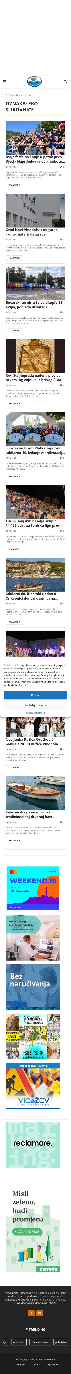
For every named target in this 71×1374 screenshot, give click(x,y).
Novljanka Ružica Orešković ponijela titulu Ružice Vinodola (32, 741)
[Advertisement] (35, 37)
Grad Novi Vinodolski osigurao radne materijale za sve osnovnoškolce (32, 232)
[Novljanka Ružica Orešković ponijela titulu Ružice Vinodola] (35, 720)
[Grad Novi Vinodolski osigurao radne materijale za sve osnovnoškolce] (35, 211)
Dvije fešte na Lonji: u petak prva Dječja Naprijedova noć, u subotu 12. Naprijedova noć (34, 159)
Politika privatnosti (35, 712)
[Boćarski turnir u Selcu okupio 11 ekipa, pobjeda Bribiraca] (35, 283)
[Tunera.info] (34, 81)
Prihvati (35, 695)
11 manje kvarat (34, 1342)
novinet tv (13, 1342)
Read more (14, 185)
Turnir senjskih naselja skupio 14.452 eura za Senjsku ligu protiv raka (34, 523)
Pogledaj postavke (35, 705)
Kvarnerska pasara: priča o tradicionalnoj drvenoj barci (30, 814)
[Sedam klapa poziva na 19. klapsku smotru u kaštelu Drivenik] (35, 647)
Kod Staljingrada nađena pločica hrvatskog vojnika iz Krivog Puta (33, 377)
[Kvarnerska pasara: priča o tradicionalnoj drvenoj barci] (35, 793)
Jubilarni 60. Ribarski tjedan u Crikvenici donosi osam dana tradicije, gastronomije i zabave (33, 596)
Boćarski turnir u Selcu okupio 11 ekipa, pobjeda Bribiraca (34, 304)
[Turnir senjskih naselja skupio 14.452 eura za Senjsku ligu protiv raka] (35, 502)
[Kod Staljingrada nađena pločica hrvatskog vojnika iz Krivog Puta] (35, 356)
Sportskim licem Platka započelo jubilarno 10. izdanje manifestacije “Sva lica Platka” (35, 450)
